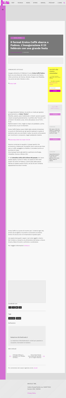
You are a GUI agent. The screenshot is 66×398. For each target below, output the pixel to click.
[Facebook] (13, 307)
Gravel (43, 2)
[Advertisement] (27, 100)
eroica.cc (27, 245)
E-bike (60, 2)
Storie (35, 2)
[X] (10, 307)
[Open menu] (2, 9)
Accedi (35, 368)
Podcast (52, 2)
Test (12, 2)
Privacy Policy (32, 393)
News (28, 2)
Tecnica (20, 2)
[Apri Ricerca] (64, 2)
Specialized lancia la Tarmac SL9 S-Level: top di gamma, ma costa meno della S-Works (54, 157)
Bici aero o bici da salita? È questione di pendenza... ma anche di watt (55, 131)
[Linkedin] (20, 307)
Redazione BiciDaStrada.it (19, 337)
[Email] (16, 307)
